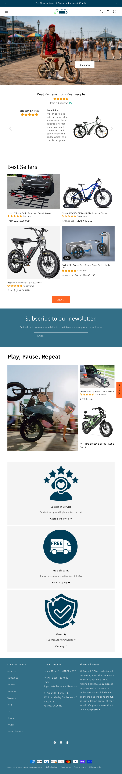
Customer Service (59, 518)
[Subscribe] (84, 335)
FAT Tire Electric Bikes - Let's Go (97, 445)
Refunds (11, 684)
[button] (6, 11)
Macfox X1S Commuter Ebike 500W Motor (25, 283)
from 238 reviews (59, 102)
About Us (11, 671)
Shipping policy (95, 767)
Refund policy (51, 767)
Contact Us (12, 678)
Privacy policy (65, 767)
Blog (9, 704)
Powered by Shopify (35, 767)
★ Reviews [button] (119, 389)
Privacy (10, 724)
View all (61, 299)
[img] (61, 99)
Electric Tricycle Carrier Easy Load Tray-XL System (29, 213)
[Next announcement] (116, 3)
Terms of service (80, 767)
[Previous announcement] (6, 3)
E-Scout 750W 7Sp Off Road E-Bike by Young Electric (84, 213)
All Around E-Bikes (21, 767)
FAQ (9, 711)
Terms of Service (15, 731)
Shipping (11, 691)
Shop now (85, 65)
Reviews (11, 718)
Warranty (59, 646)
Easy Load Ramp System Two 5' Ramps (97, 391)
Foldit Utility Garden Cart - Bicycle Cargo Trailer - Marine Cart (86, 266)
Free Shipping (59, 582)
